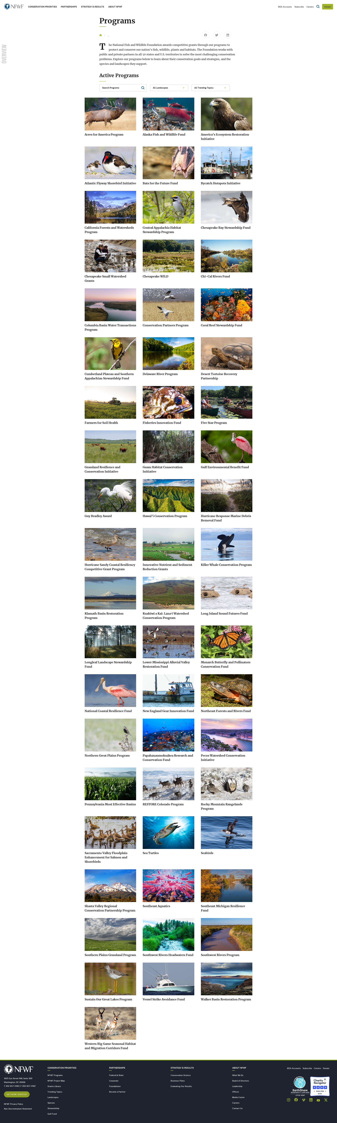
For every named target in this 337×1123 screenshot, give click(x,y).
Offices (235, 1091)
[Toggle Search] (317, 6)
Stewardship (53, 1108)
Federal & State (116, 1075)
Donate (327, 6)
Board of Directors (240, 1080)
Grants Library (54, 1086)
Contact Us (237, 1108)
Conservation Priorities (62, 1067)
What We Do (237, 1075)
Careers (310, 6)
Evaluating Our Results (181, 1086)
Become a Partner (117, 1091)
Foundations (115, 1086)
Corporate (113, 1080)
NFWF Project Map (56, 1080)
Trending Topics (55, 1091)
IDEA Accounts (285, 6)
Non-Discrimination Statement (18, 1108)
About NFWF (239, 1067)
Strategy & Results (92, 6)
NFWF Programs (55, 1075)
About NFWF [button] (115, 6)
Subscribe (299, 6)
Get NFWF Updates (17, 1094)
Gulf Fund (52, 1113)
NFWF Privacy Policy (13, 1104)
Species (51, 1102)
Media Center (238, 1097)
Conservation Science (181, 1075)
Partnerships (69, 6)
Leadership (237, 1086)
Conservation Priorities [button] (42, 6)
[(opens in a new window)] (288, 1099)
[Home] (14, 7)
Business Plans (178, 1080)
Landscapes (53, 1097)
